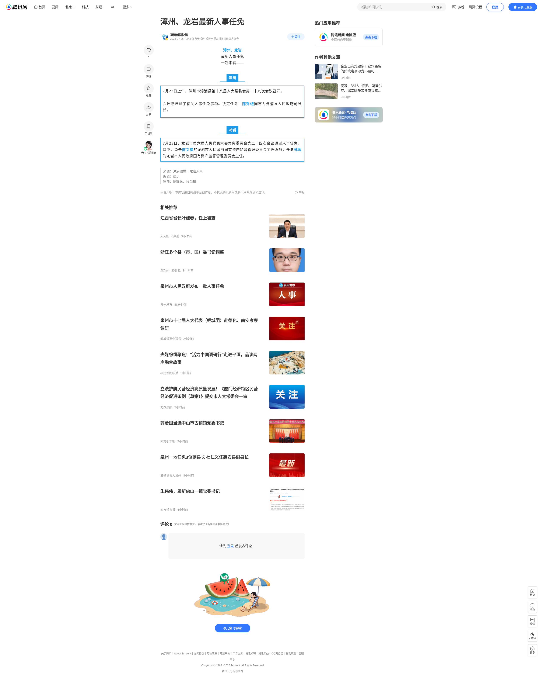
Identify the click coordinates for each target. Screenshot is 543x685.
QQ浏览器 (277, 653)
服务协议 (199, 653)
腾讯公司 (227, 671)
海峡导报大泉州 (170, 475)
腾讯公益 (264, 653)
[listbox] (232, 358)
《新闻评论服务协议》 (217, 524)
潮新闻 (164, 270)
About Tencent (182, 653)
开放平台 (225, 653)
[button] (371, 37)
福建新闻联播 (169, 372)
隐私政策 (212, 653)
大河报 (164, 236)
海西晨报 (166, 407)
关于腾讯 (166, 653)
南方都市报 (167, 441)
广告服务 (238, 653)
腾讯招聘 (251, 653)
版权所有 (238, 671)
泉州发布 (166, 304)
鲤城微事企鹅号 (170, 338)
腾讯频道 (291, 653)
